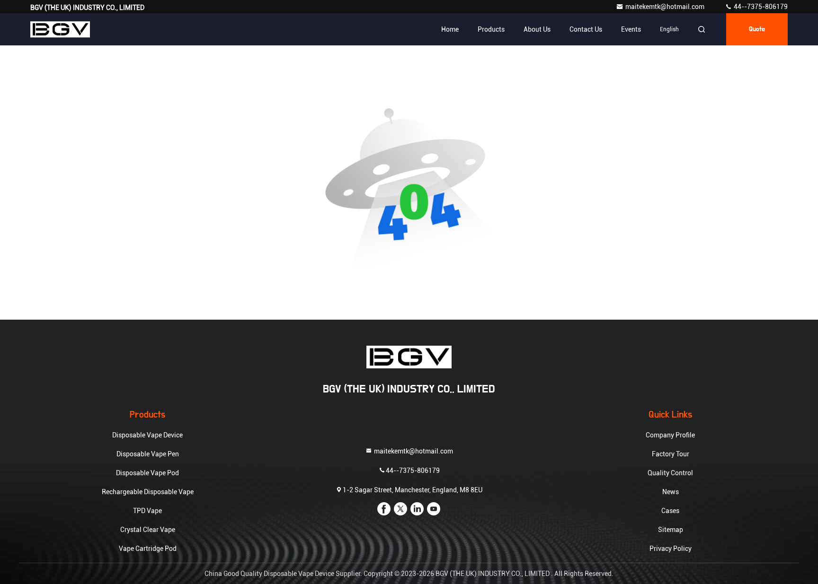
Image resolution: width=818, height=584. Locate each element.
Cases (670, 510)
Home (450, 29)
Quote (757, 29)
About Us (537, 29)
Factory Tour (670, 454)
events (631, 29)
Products (491, 29)
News (670, 492)
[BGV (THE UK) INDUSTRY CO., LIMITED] (60, 29)
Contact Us (585, 29)
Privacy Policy (670, 548)
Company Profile (670, 435)
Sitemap (670, 529)
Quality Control (670, 473)
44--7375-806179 (760, 6)
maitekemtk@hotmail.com (665, 6)
